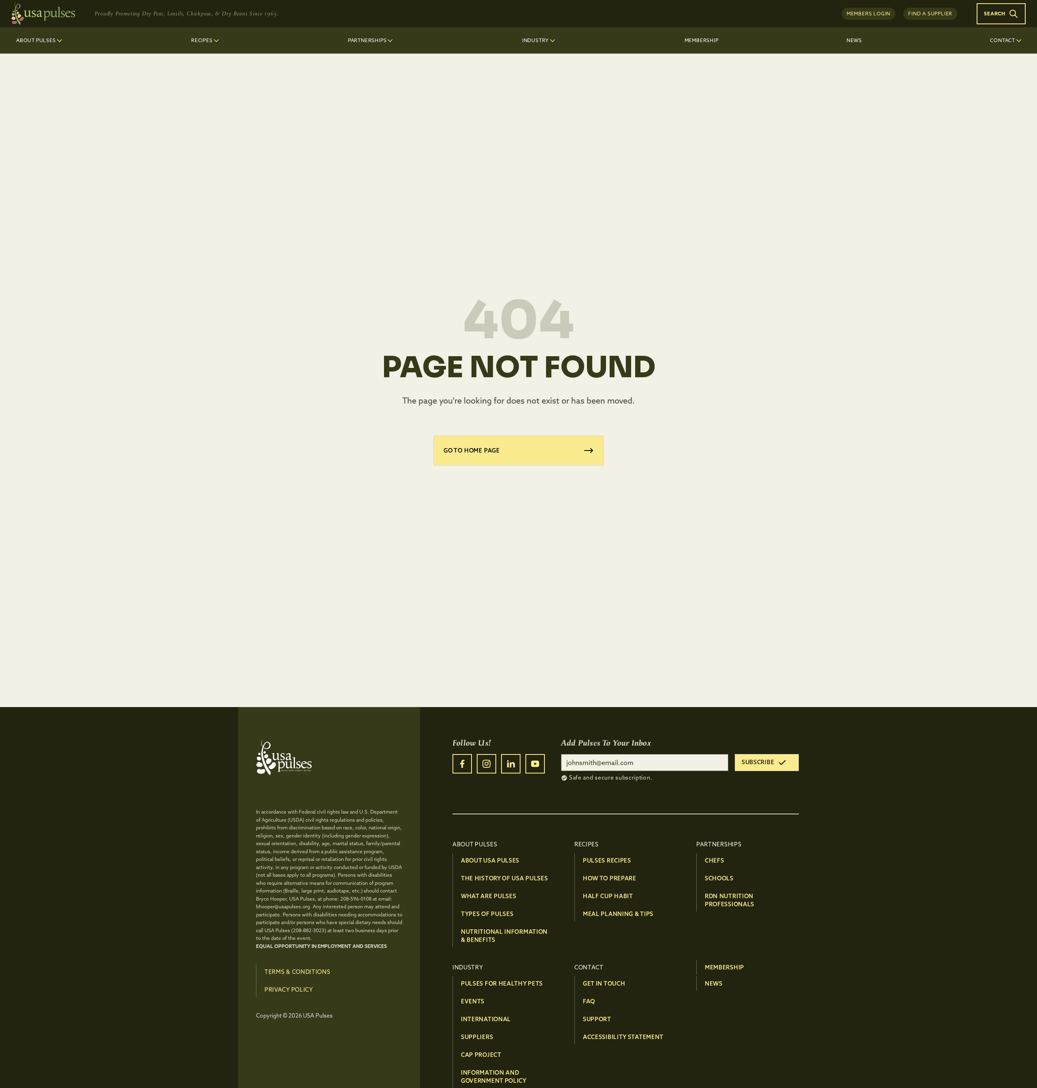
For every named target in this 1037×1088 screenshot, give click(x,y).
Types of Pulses (487, 914)
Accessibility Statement (623, 1037)
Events (472, 1001)
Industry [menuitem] (535, 40)
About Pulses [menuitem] (36, 40)
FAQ (589, 1001)
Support (597, 1019)
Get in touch (604, 983)
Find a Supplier (930, 14)
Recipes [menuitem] (202, 40)
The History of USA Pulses (504, 878)
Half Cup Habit (608, 896)
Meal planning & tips (618, 914)
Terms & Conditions (298, 971)
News (714, 983)
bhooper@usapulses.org (283, 906)
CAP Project (481, 1054)
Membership (724, 967)
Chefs (714, 860)
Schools (719, 878)
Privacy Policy (289, 989)
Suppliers (477, 1037)
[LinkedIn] (511, 764)
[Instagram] (486, 764)
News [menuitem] (854, 40)
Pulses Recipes (607, 860)
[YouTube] (535, 764)
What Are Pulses (488, 896)
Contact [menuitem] (1002, 40)
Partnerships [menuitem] (367, 40)
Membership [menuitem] (702, 40)
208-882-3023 (308, 930)
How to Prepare (609, 878)
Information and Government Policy (494, 1076)
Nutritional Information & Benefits (504, 936)
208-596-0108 (355, 899)
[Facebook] (462, 764)
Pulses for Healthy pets (502, 983)
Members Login (868, 14)
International (486, 1019)
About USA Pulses (490, 860)
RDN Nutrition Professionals (729, 900)
